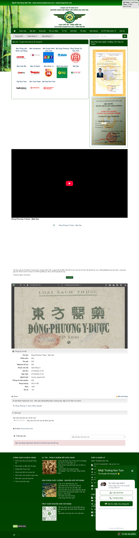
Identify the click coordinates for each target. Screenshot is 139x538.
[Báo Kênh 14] (48, 72)
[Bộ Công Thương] (62, 55)
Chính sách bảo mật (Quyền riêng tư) (25, 462)
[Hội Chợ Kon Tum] (48, 88)
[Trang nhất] (15, 31)
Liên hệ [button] (122, 31)
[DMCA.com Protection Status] (20, 526)
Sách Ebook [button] (94, 31)
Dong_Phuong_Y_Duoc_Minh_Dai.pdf (28, 406)
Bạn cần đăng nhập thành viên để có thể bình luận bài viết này (36, 443)
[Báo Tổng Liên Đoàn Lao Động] (21, 57)
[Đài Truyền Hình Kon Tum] (48, 57)
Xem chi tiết (127, 6)
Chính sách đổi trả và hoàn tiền (25, 472)
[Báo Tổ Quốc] (35, 72)
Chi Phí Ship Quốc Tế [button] (108, 31)
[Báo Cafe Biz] (21, 72)
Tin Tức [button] (64, 31)
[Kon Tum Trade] (35, 88)
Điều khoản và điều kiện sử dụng (25, 466)
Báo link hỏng (123, 396)
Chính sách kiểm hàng (22, 481)
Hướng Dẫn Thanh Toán (22, 469)
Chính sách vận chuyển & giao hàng (26, 475)
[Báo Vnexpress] (35, 55)
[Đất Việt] (76, 72)
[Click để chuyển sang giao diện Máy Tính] (18, 534)
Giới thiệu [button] (73, 31)
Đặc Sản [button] (33, 31)
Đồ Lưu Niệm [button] (53, 31)
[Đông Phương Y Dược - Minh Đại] (69, 246)
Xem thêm (70, 277)
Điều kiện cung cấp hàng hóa (24, 478)
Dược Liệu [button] (22, 31)
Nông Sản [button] (42, 31)
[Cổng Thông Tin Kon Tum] (76, 57)
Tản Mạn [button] (83, 31)
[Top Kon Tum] (21, 88)
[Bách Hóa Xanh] (62, 72)
